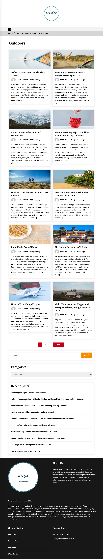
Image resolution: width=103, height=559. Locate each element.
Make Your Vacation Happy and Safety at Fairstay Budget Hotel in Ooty (73, 307)
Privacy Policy (14, 541)
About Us (12, 534)
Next (59, 344)
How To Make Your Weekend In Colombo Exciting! (72, 194)
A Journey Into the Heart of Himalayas (25, 134)
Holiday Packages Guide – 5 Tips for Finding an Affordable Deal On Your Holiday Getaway (47, 399)
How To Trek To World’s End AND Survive (29, 194)
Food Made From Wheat (24, 247)
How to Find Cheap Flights (25, 304)
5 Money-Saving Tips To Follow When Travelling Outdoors (72, 134)
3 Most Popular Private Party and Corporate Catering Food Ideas (38, 438)
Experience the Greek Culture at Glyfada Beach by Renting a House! (39, 405)
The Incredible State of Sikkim (71, 247)
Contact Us (12, 547)
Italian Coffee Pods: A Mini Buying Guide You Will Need (33, 425)
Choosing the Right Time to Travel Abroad (28, 392)
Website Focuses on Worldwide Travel (28, 74)
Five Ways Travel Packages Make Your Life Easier (31, 445)
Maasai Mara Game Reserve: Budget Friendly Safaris (70, 74)
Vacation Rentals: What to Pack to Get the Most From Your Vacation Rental (42, 418)
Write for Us (13, 554)
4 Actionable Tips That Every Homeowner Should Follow (34, 432)
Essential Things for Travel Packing (25, 451)
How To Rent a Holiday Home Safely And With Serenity (33, 412)
